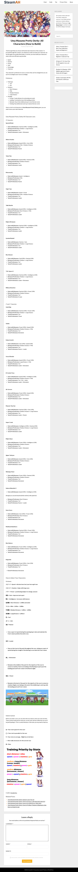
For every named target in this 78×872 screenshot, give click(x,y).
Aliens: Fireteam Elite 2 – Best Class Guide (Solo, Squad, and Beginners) (62, 48)
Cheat (45, 2)
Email (29, 844)
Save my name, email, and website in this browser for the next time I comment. (27, 857)
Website (8, 851)
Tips (56, 2)
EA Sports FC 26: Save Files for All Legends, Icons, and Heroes (63, 63)
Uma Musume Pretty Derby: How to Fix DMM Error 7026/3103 (24, 803)
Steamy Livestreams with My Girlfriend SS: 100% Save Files (63, 79)
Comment (9, 823)
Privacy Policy (63, 2)
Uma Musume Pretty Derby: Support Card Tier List (21, 799)
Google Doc (14, 793)
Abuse (71, 2)
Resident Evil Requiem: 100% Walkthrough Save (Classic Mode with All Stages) (63, 71)
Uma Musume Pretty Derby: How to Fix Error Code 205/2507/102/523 (26, 801)
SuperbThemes (43, 869)
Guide (50, 2)
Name (8, 844)
